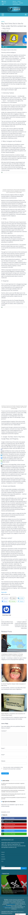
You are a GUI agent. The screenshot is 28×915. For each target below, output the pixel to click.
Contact (19, 1)
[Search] (26, 15)
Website (3, 761)
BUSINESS (3, 859)
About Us (14, 1)
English (18, 914)
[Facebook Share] (1, 449)
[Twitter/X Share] (1, 452)
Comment (4, 731)
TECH (2, 861)
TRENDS (3, 852)
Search (3, 866)
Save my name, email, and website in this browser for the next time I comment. (13, 768)
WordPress (9, 913)
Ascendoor (20, 911)
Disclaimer (21, 2)
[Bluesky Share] (1, 458)
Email (3, 754)
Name (3, 748)
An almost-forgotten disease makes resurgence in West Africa (13, 684)
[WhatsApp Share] (1, 461)
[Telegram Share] (1, 463)
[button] (1, 466)
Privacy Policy (15, 2)
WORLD (2, 21)
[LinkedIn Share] (1, 455)
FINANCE (3, 856)
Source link (4, 592)
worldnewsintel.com (11, 904)
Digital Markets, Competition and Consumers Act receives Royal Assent (13, 714)
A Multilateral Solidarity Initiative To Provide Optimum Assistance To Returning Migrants (12, 654)
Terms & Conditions (16, 4)
